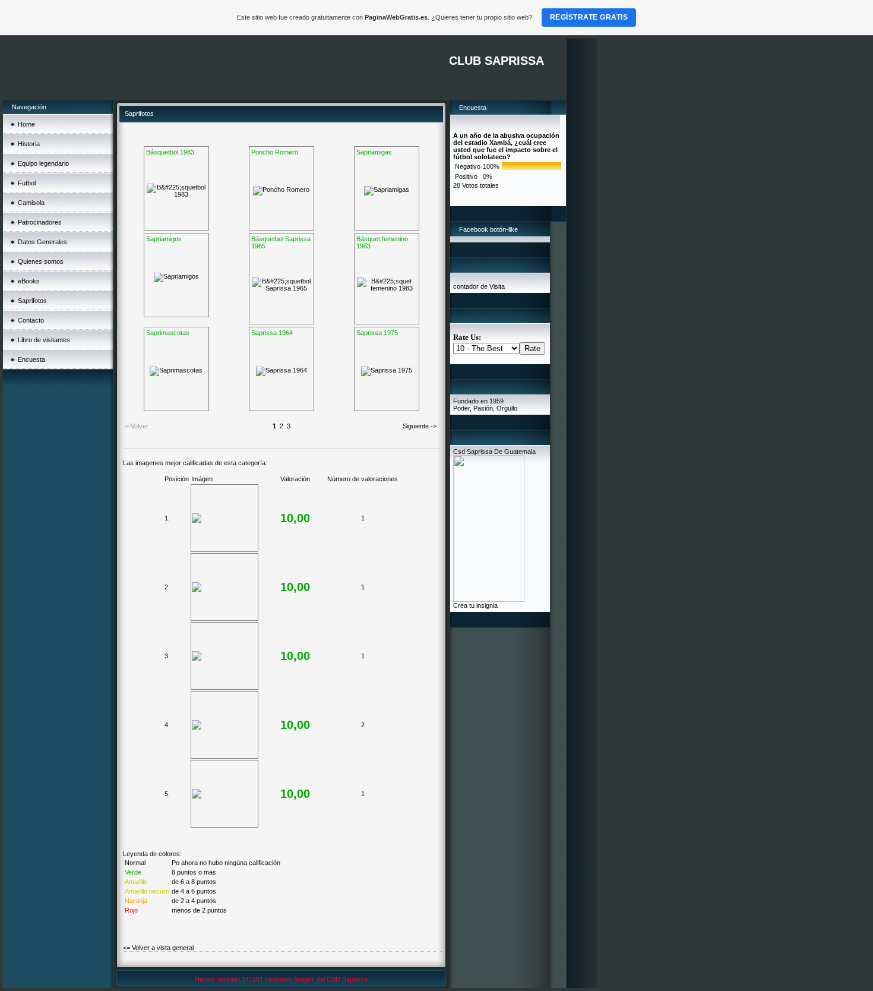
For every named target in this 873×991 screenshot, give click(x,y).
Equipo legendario (43, 163)
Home (26, 124)
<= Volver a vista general (158, 947)
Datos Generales (42, 241)
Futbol (27, 183)
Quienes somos (41, 261)
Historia (29, 143)
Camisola (31, 202)
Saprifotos (32, 300)
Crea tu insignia (475, 605)
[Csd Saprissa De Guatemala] (488, 599)
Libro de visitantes (44, 339)
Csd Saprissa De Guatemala (494, 451)
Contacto (31, 320)
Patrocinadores (40, 222)
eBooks (29, 281)
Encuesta (31, 359)
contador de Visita (479, 286)
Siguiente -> (419, 426)
